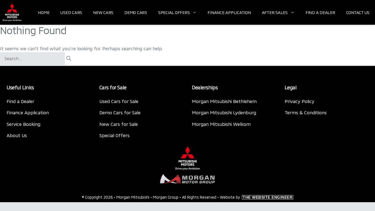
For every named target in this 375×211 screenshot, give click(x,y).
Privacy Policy (299, 101)
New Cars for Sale (118, 124)
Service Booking (23, 124)
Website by (256, 197)
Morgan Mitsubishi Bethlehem (224, 101)
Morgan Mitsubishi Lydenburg (224, 112)
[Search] (68, 58)
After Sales (275, 12)
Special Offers (174, 12)
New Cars (103, 12)
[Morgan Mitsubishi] (12, 12)
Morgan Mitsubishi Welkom (221, 124)
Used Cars (71, 12)
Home (43, 12)
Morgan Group (165, 197)
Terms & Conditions (306, 112)
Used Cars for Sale (118, 101)
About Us (17, 135)
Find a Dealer (320, 12)
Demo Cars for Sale (120, 112)
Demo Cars (135, 12)
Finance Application (229, 12)
